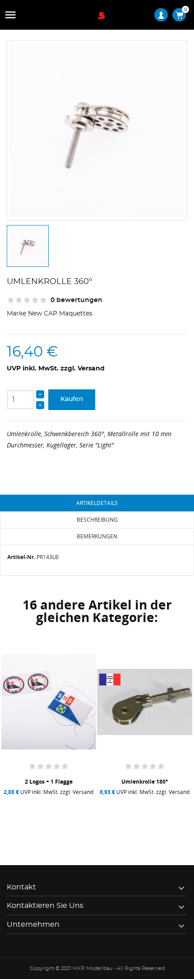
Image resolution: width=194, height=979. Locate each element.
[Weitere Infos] (74, 817)
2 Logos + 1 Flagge (49, 781)
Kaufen (71, 399)
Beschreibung (97, 519)
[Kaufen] (26, 817)
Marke (16, 314)
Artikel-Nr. (21, 557)
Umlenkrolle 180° (144, 781)
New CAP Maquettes (60, 314)
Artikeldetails (97, 503)
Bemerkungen (97, 536)
